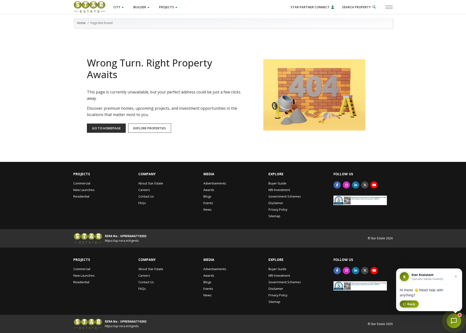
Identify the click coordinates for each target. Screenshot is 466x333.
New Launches (83, 190)
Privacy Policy (277, 210)
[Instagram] (346, 185)
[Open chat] (454, 321)
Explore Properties (149, 128)
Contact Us (146, 196)
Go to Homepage (106, 128)
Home (81, 23)
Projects (167, 7)
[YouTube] (374, 185)
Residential (81, 196)
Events (208, 203)
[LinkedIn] (355, 185)
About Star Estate (150, 183)
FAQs (142, 203)
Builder (140, 7)
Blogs (207, 196)
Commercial (81, 183)
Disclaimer (275, 203)
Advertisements (214, 183)
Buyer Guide (277, 183)
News (207, 210)
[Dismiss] (456, 276)
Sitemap (274, 216)
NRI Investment (279, 190)
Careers (144, 190)
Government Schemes (284, 196)
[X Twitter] (364, 185)
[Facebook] (337, 185)
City (117, 7)
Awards (208, 190)
